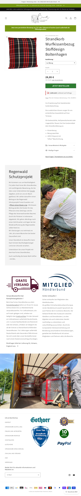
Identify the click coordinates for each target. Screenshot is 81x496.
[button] (6, 18)
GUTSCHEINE (9, 444)
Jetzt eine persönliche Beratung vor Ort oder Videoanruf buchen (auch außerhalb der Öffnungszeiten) (40, 28)
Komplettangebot (12, 305)
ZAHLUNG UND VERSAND (13, 453)
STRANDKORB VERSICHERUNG (14, 449)
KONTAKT (8, 422)
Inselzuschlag (21, 316)
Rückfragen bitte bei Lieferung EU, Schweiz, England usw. (21, 344)
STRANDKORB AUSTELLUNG (13, 427)
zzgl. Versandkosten (57, 80)
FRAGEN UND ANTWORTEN (13, 431)
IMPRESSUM (8, 462)
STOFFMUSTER (9, 440)
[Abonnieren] (38, 475)
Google (32, 191)
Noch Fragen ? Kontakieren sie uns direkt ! (59, 157)
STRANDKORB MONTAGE (12, 436)
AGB (6, 458)
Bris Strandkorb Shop (37, 491)
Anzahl (47, 67)
